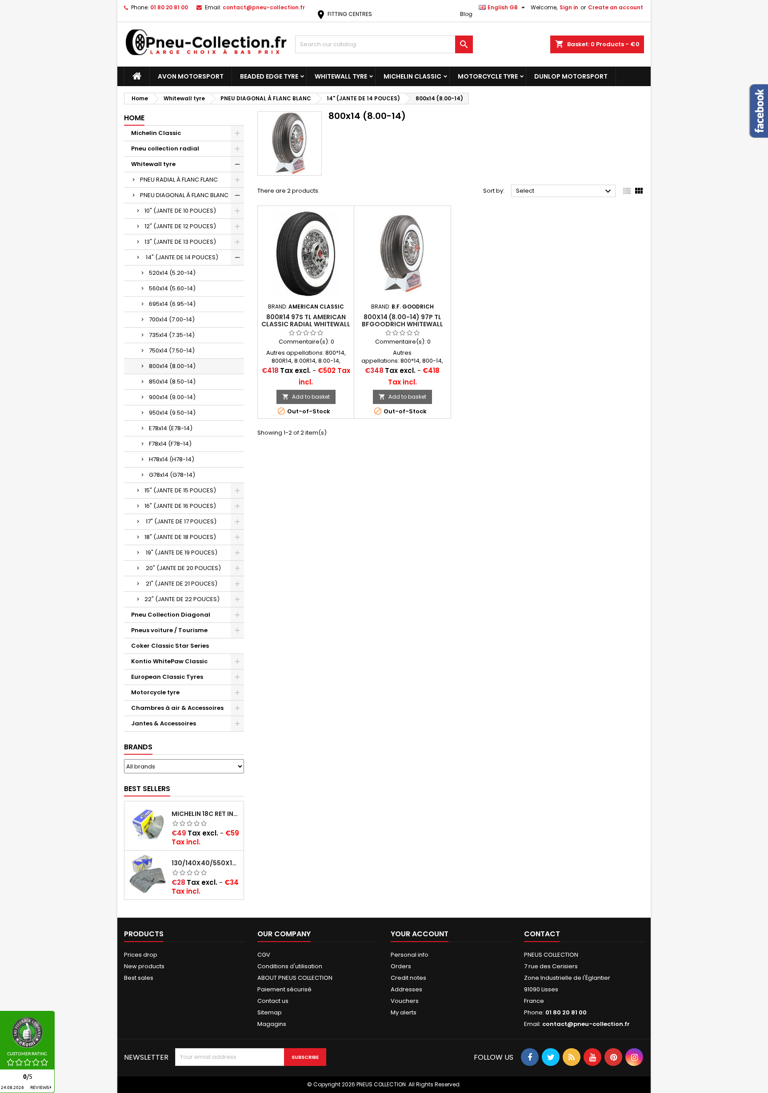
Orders (401, 966)
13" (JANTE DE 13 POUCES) (180, 242)
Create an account (615, 7)
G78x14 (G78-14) (172, 475)
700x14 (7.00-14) (172, 319)
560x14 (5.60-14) (172, 288)
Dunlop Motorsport (571, 76)
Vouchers (405, 1001)
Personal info (409, 954)
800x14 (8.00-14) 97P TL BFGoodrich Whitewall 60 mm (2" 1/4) (402, 324)
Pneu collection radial (165, 148)
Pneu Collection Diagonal (170, 614)
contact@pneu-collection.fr (264, 7)
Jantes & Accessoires (163, 723)
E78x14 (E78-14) (170, 428)
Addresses (406, 989)
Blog (466, 14)
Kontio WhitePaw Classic (169, 661)
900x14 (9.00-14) (172, 397)
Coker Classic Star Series (170, 646)
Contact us (272, 1001)
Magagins (271, 1024)
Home (134, 118)
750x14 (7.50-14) (172, 350)
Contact (542, 934)
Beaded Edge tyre (269, 76)
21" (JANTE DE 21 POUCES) (180, 583)
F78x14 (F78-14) (170, 444)
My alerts (403, 1012)
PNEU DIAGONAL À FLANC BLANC (184, 195)
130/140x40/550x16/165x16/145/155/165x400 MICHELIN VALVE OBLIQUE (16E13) (206, 863)
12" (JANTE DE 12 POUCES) (180, 226)
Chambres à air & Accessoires (177, 708)
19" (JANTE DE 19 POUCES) (180, 552)
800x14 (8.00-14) (172, 366)
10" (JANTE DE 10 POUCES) (180, 210)
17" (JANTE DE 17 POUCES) (180, 521)
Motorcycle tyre (488, 76)
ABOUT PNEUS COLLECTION (294, 978)
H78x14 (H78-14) (171, 459)
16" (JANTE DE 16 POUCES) (180, 506)
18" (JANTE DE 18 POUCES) (180, 537)
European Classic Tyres (167, 677)
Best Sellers (147, 789)
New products (144, 966)
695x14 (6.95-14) (172, 304)
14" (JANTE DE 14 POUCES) (181, 257)
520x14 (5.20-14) (172, 273)
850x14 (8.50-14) (172, 381)
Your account (419, 934)
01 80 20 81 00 (169, 7)
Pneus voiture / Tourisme (169, 630)
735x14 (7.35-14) (172, 335)
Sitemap (269, 1012)
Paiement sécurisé (284, 989)
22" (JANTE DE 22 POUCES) (182, 599)
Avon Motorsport (191, 76)
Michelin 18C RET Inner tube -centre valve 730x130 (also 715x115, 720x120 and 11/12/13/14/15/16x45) (206, 813)
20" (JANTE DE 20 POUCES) (182, 568)
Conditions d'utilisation (289, 966)
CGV (263, 954)
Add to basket (306, 396)
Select (564, 191)
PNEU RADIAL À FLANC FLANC (179, 179)
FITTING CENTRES (344, 14)
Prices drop (140, 954)
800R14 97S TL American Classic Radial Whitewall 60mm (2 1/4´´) (305, 324)
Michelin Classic (412, 76)
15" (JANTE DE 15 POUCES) (180, 490)
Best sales (138, 978)
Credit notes (408, 978)
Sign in (569, 7)
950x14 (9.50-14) (172, 412)
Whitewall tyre (341, 76)
